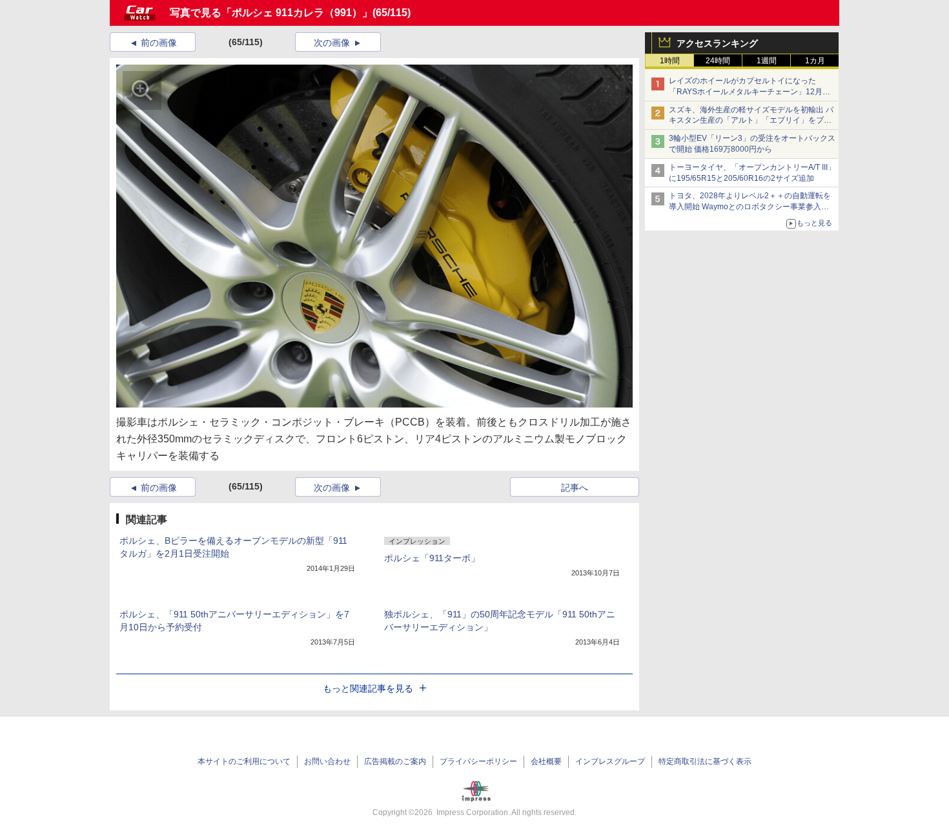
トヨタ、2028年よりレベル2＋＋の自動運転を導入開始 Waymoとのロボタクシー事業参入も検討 (750, 206)
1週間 (767, 60)
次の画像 (332, 42)
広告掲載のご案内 (395, 761)
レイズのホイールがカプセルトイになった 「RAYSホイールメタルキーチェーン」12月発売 (749, 91)
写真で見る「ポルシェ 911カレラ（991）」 (271, 12)
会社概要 (546, 761)
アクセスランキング (717, 43)
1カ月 (815, 60)
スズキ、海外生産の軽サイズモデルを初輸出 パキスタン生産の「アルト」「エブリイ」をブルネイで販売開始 (751, 120)
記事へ (574, 487)
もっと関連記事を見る (368, 688)
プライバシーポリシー (478, 761)
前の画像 (159, 42)
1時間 (670, 60)
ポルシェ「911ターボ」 (432, 558)
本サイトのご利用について (244, 761)
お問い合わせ (327, 761)
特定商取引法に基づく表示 (704, 761)
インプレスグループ (610, 761)
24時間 (718, 60)
